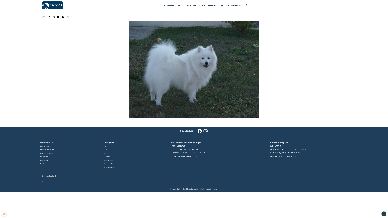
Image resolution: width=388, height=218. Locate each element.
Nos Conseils (44, 160)
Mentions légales (175, 189)
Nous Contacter (45, 146)
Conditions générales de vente (193, 189)
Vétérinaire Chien (109, 164)
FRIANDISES (223, 5)
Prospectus (44, 157)
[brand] (53, 5)
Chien (106, 150)
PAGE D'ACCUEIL (169, 5)
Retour (194, 121)
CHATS (195, 5)
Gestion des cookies (211, 189)
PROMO (179, 5)
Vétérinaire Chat (109, 167)
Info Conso (43, 164)
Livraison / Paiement (47, 150)
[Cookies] (4, 214)
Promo (106, 146)
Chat (105, 153)
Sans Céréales (108, 160)
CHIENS (187, 5)
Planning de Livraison (47, 153)
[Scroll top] (383, 213)
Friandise (107, 157)
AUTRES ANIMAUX (208, 5)
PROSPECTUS (236, 5)
